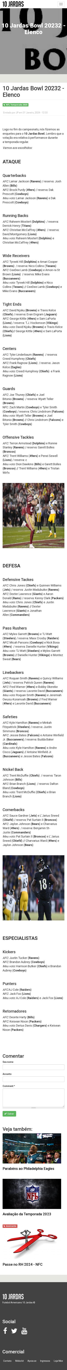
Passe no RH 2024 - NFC (22, 1264)
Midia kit (19, 1361)
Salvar (10, 1113)
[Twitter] (15, 1332)
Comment (9, 1086)
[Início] (13, 4)
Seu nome (8, 1062)
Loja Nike (58, 1361)
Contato (7, 1361)
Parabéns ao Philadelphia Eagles (28, 1169)
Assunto (7, 1074)
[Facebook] (6, 1332)
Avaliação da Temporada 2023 (27, 1214)
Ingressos (45, 1361)
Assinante (11, 1226)
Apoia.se (31, 1361)
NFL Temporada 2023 (16, 105)
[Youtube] (25, 1332)
